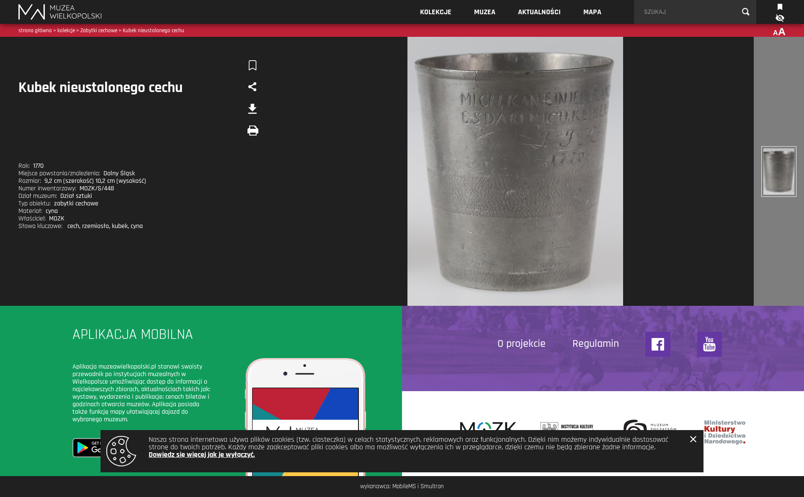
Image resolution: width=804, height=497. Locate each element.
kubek (120, 226)
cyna (137, 226)
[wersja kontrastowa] (779, 18)
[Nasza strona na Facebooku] (657, 344)
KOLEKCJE (435, 12)
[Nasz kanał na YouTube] (709, 344)
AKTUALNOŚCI (539, 12)
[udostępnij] (252, 87)
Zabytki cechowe (98, 30)
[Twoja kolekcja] (780, 6)
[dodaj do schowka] (252, 65)
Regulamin (595, 344)
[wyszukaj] (745, 12)
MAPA (592, 12)
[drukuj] (252, 130)
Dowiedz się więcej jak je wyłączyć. (202, 454)
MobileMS (404, 486)
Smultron (432, 486)
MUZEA (484, 12)
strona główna (35, 30)
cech (73, 226)
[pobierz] (252, 109)
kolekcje (66, 30)
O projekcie (521, 344)
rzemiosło (95, 226)
